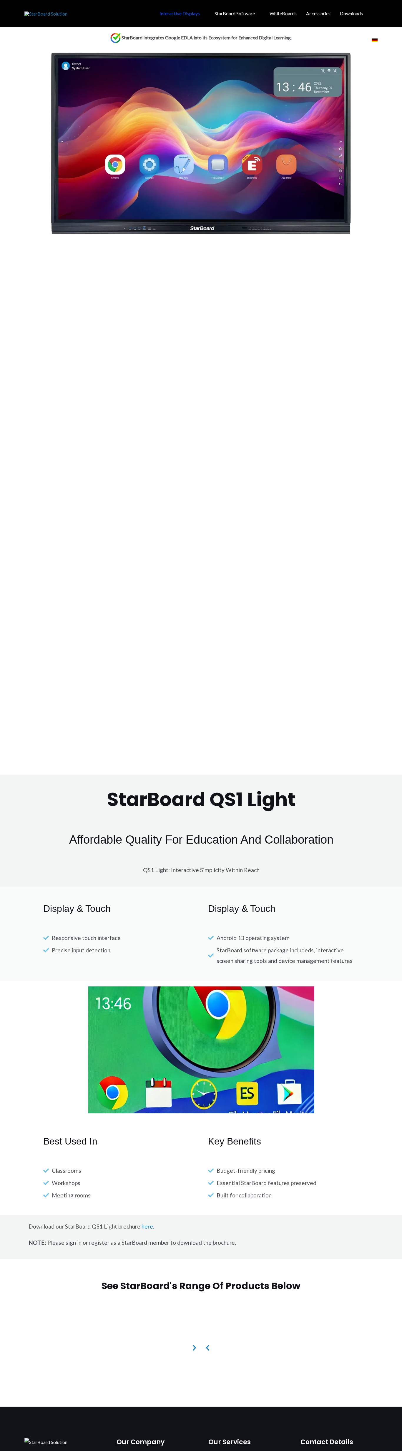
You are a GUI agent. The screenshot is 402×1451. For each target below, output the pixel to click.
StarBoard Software (235, 13)
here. (148, 1226)
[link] (375, 40)
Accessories (318, 13)
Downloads (351, 13)
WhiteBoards (283, 13)
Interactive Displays (180, 13)
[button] (375, 14)
